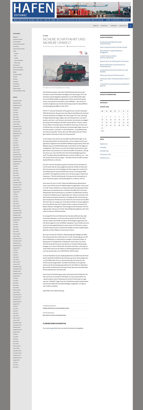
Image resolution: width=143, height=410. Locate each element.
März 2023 (16, 147)
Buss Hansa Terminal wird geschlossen (54, 314)
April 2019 (16, 257)
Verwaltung (16, 83)
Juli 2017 (15, 306)
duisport (16, 53)
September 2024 (17, 105)
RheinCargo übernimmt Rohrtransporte (112, 75)
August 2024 (16, 107)
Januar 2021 (16, 208)
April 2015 (16, 367)
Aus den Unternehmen (19, 44)
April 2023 (16, 145)
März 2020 (16, 231)
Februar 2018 (16, 290)
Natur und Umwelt (18, 67)
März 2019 (16, 259)
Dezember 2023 (17, 126)
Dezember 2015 (17, 350)
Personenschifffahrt (18, 69)
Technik (45, 36)
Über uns (95, 25)
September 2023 (17, 133)
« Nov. (102, 131)
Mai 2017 (15, 311)
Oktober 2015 (16, 355)
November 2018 (17, 269)
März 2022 (16, 175)
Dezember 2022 (17, 154)
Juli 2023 (15, 138)
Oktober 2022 (16, 159)
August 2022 (16, 164)
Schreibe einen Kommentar (76, 46)
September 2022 (17, 161)
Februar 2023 (16, 149)
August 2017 (16, 304)
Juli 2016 (15, 334)
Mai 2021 (15, 199)
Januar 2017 (16, 320)
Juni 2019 (15, 252)
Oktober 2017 (16, 299)
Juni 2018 (15, 280)
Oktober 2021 (16, 187)
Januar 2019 (16, 264)
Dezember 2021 (17, 182)
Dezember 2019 (17, 238)
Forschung (16, 46)
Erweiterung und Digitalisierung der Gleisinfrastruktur (111, 42)
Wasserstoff (16, 86)
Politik (14, 72)
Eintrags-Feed (104, 151)
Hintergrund (16, 65)
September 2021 (17, 189)
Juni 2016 (15, 336)
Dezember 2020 (17, 210)
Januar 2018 (16, 292)
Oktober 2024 (16, 103)
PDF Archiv (104, 25)
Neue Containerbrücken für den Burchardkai (113, 47)
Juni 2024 (15, 112)
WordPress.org (104, 158)
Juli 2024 (15, 110)
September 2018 (17, 273)
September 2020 (17, 217)
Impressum (114, 25)
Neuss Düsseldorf (18, 60)
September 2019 (17, 245)
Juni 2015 (15, 364)
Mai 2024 (15, 114)
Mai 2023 (15, 142)
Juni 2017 (15, 308)
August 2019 (16, 248)
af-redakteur (61, 46)
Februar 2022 (16, 178)
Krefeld (16, 58)
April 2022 (16, 173)
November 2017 (17, 297)
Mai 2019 (15, 255)
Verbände (15, 81)
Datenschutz (123, 25)
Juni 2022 (15, 168)
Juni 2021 (15, 196)
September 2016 (17, 329)
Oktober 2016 (16, 327)
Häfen (14, 51)
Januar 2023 (16, 152)
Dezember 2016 (17, 322)
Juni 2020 (15, 224)
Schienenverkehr (17, 74)
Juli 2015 (15, 362)
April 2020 (16, 229)
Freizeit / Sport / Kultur (19, 48)
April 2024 (16, 117)
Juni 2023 (15, 140)
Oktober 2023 (16, 131)
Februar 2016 (16, 346)
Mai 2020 (15, 227)
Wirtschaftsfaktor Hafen (19, 91)
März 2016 (16, 343)
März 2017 (16, 315)
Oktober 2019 (16, 243)
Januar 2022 (16, 180)
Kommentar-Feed (105, 154)
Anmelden (103, 147)
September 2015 (17, 357)
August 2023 (16, 135)
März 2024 (16, 119)
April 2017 (16, 313)
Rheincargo (17, 62)
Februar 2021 (16, 206)
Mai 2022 (15, 171)
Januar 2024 (16, 124)
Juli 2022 (15, 166)
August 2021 (16, 192)
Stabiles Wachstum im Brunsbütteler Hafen (56, 307)
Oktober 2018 (16, 271)
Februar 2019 (16, 262)
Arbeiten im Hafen (17, 39)
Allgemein (15, 37)
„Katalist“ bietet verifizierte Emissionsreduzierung (108, 57)
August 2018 (16, 276)
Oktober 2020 (16, 215)
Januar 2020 (16, 236)
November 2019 (17, 241)
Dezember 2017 (17, 294)
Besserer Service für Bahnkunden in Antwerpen (114, 61)
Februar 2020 (16, 234)
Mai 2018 (15, 283)
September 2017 (17, 301)
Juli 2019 (15, 250)
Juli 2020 (15, 222)
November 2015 (17, 353)
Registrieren (103, 144)
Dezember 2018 (17, 266)
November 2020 (17, 213)
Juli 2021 (15, 194)
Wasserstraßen (17, 88)
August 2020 (16, 220)
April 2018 (16, 285)
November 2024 (17, 100)
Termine (15, 79)
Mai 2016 (15, 339)
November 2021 (17, 185)
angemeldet (53, 328)
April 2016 (16, 341)
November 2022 (17, 156)
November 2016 (17, 325)
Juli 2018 (15, 278)
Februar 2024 (16, 121)
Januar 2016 (16, 348)
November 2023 (17, 128)
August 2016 (16, 332)
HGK (15, 55)
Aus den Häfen (17, 41)
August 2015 (16, 360)
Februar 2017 (16, 318)
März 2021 (16, 203)
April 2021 (16, 201)
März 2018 (16, 287)
